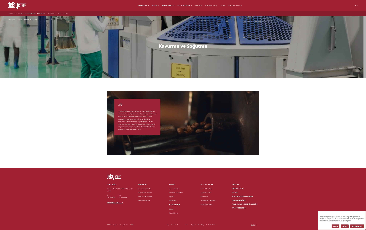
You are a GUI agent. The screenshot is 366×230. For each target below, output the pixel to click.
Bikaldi (171, 209)
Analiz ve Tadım (15, 13)
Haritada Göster (115, 203)
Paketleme (63, 13)
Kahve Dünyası (173, 213)
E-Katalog (198, 5)
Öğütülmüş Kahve (206, 193)
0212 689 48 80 (111, 197)
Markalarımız (167, 5)
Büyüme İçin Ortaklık (144, 189)
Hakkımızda (142, 5)
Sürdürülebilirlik (235, 5)
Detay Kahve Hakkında (145, 193)
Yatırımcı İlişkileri (238, 200)
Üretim (154, 5)
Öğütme (51, 13)
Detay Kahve (11, 20)
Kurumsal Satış (211, 5)
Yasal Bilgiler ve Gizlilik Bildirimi (244, 204)
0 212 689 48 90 (123, 197)
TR (355, 5)
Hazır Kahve (204, 197)
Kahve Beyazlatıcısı (206, 204)
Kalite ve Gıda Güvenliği (145, 197)
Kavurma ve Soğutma (36, 13)
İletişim (222, 5)
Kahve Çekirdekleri (206, 189)
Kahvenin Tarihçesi (144, 200)
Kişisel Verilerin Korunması (242, 196)
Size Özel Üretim (183, 5)
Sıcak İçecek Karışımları (208, 200)
